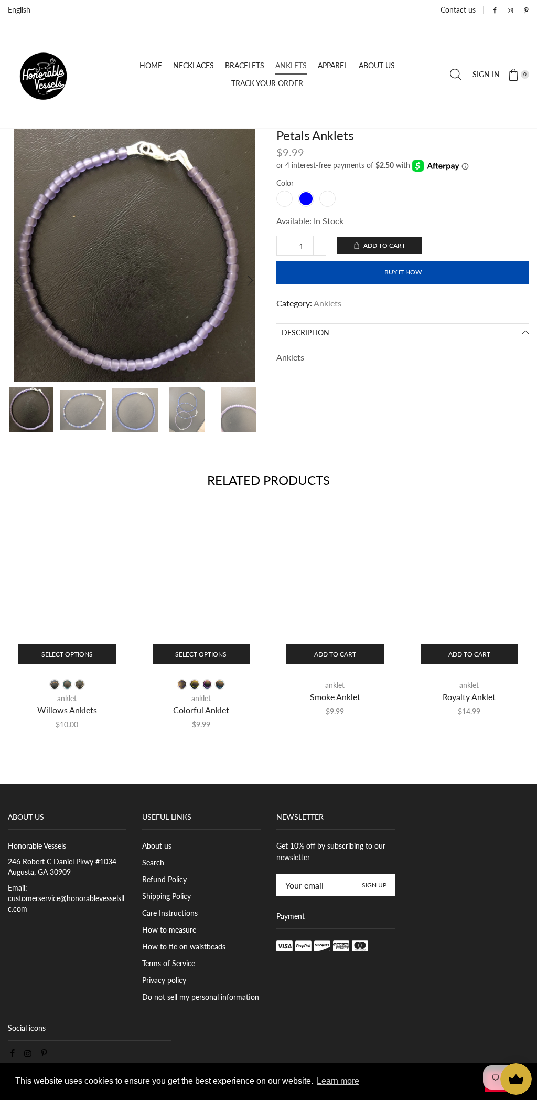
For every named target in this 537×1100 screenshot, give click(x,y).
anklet (67, 698)
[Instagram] (510, 10)
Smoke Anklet (335, 697)
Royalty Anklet (469, 697)
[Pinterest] (526, 10)
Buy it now (403, 272)
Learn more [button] (338, 1080)
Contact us (458, 9)
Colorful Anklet (201, 710)
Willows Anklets (67, 710)
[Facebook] (494, 10)
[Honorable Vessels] (46, 73)
